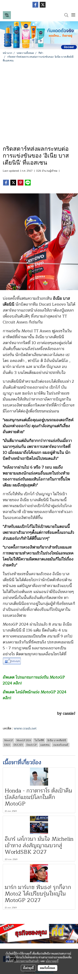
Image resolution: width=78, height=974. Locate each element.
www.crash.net (25, 728)
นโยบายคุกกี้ (52, 961)
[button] (65, 15)
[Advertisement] (39, 103)
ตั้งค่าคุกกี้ (28, 967)
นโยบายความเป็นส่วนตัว (26, 961)
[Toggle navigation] (73, 15)
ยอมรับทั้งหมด (47, 967)
